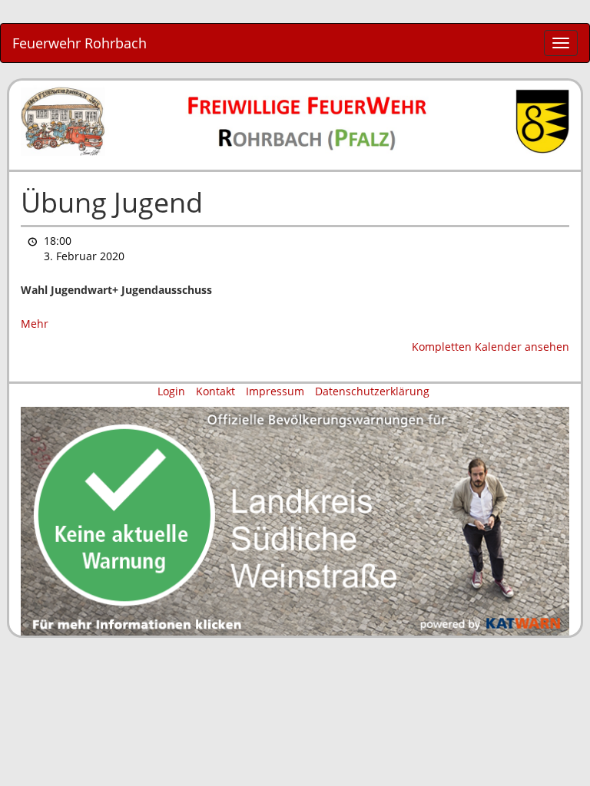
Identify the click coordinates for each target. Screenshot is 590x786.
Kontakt (215, 391)
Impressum (275, 391)
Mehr (34, 323)
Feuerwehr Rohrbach (79, 43)
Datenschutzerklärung (372, 391)
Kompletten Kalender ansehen (490, 346)
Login (171, 391)
